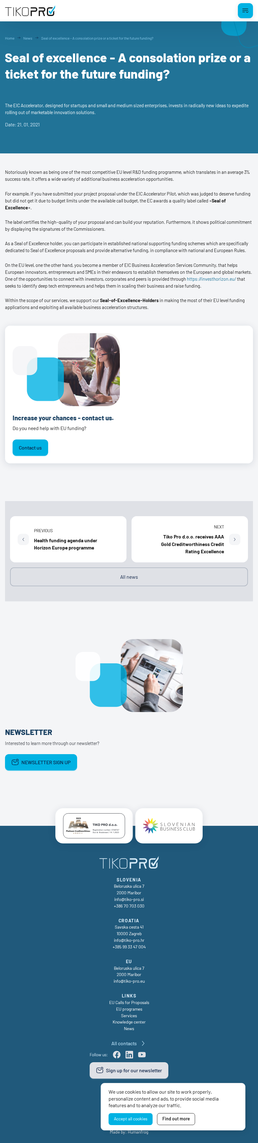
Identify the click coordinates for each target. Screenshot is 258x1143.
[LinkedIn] (129, 1054)
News (129, 1028)
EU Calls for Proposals (129, 1002)
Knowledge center (129, 1021)
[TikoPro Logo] (30, 10)
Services (129, 1015)
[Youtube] (142, 1054)
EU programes (129, 1009)
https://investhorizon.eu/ (211, 279)
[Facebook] (117, 1054)
